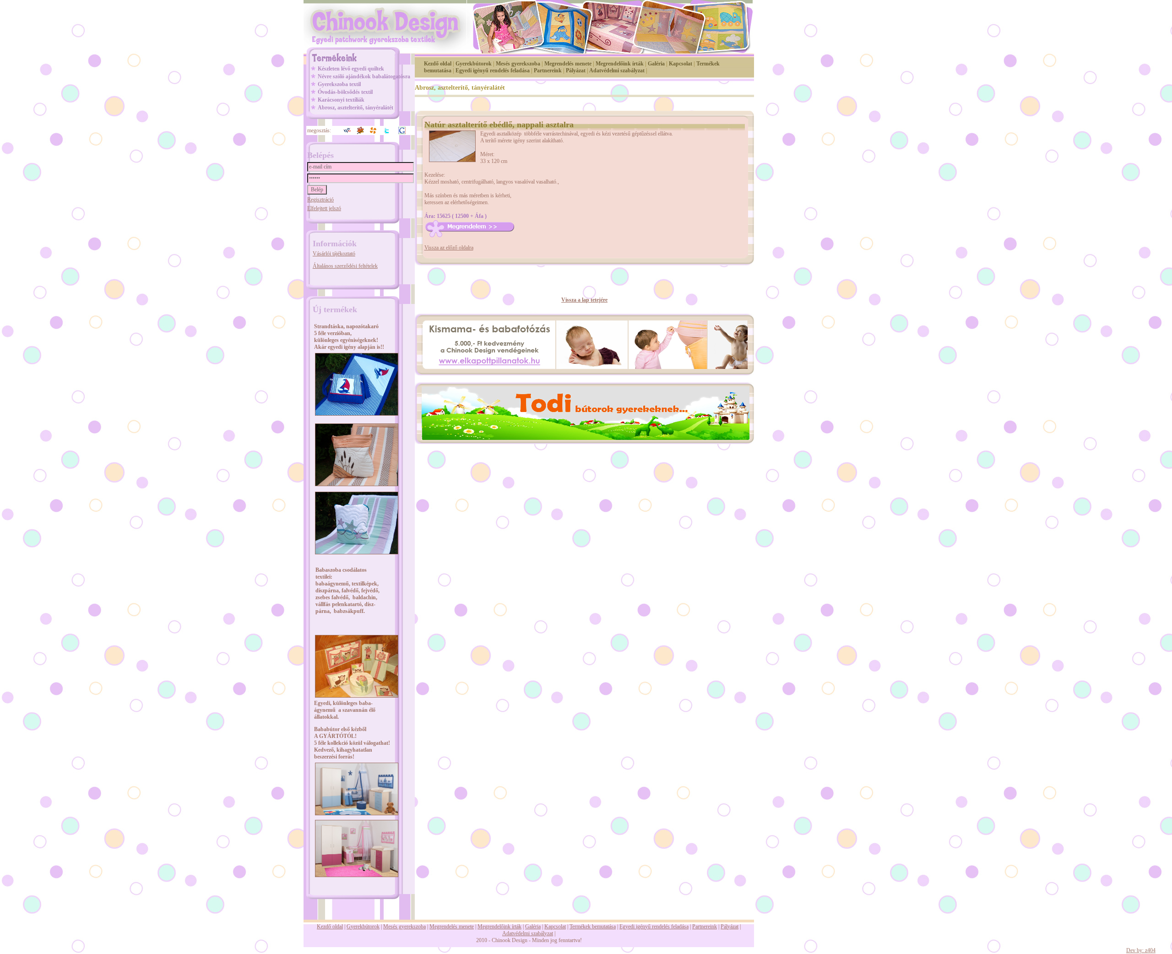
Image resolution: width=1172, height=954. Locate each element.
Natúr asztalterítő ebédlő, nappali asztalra (499, 124)
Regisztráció (320, 199)
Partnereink (548, 70)
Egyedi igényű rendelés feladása (493, 70)
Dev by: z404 (1141, 950)
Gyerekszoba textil (339, 84)
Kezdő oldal (437, 63)
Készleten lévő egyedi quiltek (351, 68)
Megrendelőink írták (620, 63)
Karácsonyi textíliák (341, 100)
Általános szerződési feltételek (345, 266)
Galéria (656, 63)
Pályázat (576, 70)
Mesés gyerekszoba (518, 63)
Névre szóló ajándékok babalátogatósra (364, 76)
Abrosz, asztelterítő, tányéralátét (355, 107)
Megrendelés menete (567, 63)
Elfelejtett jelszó (324, 208)
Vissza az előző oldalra (448, 247)
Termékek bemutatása (593, 926)
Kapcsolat (680, 63)
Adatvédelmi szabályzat (617, 70)
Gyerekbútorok (474, 63)
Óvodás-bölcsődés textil (345, 92)
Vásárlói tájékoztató (334, 253)
